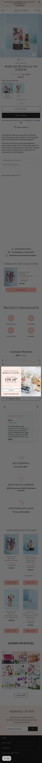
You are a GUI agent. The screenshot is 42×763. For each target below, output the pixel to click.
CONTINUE (11, 390)
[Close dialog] (39, 367)
